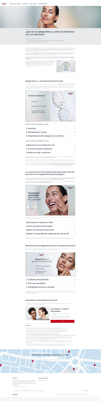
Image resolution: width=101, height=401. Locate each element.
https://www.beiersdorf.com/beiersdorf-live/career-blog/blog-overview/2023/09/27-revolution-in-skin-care (48, 328)
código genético (32, 48)
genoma (38, 87)
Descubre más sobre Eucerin (19, 386)
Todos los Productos (15, 3)
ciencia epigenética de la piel (45, 182)
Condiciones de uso (16, 390)
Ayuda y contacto (42, 380)
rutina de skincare (45, 63)
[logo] (4, 4)
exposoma (64, 87)
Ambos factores (29, 156)
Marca (33, 390)
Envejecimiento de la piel (35, 29)
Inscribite (62, 321)
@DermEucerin (35, 293)
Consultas (25, 3)
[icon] (58, 358)
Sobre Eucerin (33, 3)
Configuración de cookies (26, 390)
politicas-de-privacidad (39, 390)
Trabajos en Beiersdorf (62, 394)
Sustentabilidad (43, 3)
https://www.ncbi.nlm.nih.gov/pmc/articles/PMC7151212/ (53, 345)
